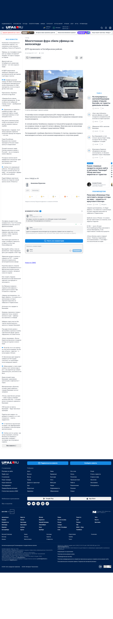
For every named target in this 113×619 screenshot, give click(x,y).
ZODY (72, 23)
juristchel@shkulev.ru (42, 558)
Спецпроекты (94, 485)
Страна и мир (94, 477)
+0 (76, 224)
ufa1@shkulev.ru (21, 557)
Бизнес (29, 474)
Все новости (11, 39)
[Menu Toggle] (3, 27)
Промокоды (83, 23)
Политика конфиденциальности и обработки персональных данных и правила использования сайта (83, 559)
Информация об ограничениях (65, 551)
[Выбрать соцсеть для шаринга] (81, 57)
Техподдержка (6, 485)
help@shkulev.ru (13, 560)
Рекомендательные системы (65, 556)
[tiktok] (47, 503)
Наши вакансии (7, 482)
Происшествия (75, 480)
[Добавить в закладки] (76, 57)
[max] (42, 503)
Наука (52, 485)
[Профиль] (110, 27)
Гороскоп (49, 23)
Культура (53, 477)
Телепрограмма (34, 23)
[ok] (38, 503)
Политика (73, 477)
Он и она (73, 471)
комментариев (34, 58)
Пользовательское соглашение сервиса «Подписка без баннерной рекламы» (77, 561)
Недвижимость (7, 23)
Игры (76, 23)
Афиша (43, 23)
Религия (73, 488)
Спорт (92, 471)
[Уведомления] (106, 27)
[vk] (33, 503)
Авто (28, 471)
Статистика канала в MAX (10, 491)
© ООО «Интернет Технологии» (30, 566)
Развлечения (74, 485)
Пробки (66, 23)
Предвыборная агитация (9, 488)
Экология (93, 480)
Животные (30, 488)
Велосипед (35, 190)
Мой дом (53, 482)
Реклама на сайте (7, 471)
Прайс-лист (5, 474)
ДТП (27, 190)
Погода (25, 23)
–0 (81, 224)
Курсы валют (58, 23)
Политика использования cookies (66, 554)
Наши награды (6, 480)
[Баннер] (27, 32)
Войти (31, 251)
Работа (72, 482)
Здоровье (30, 491)
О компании (5, 477)
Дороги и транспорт (33, 482)
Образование (54, 491)
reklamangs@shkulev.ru (63, 546)
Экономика (94, 482)
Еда (28, 485)
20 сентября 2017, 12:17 (31, 53)
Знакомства (17, 23)
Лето (51, 480)
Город (29, 480)
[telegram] (29, 503)
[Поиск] (102, 27)
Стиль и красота (95, 474)
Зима (51, 471)
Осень (72, 474)
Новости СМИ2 (30, 262)
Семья (72, 491)
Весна (29, 477)
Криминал (53, 474)
